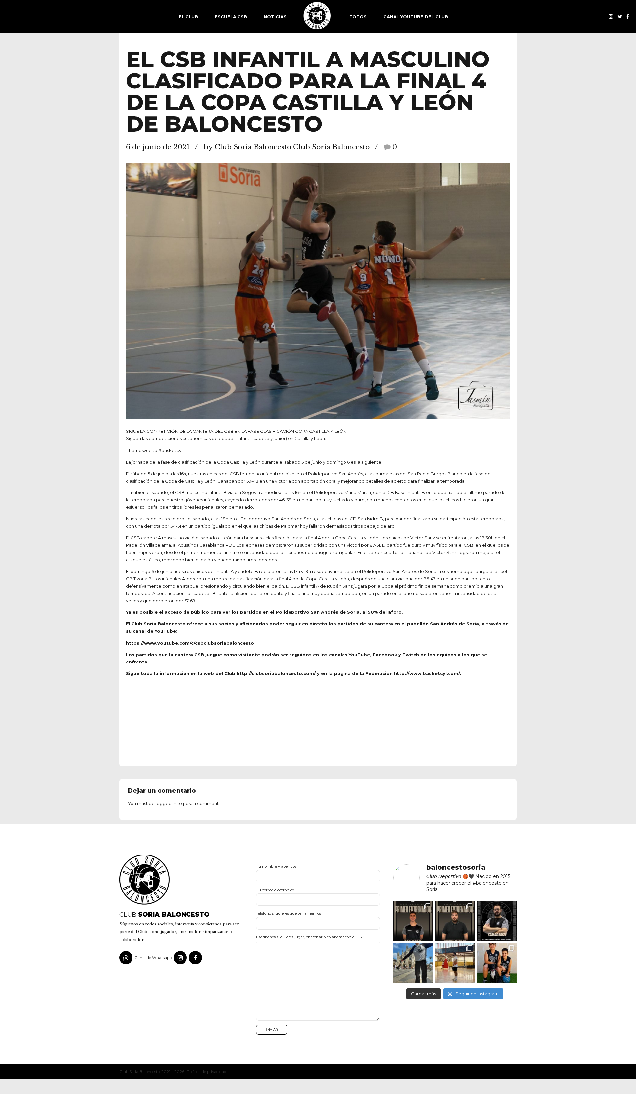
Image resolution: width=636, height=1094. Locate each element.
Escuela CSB (231, 16)
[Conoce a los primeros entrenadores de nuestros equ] (413, 921)
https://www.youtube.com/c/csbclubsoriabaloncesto (190, 643)
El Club (188, 16)
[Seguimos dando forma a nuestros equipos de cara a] (497, 921)
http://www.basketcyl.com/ (427, 673)
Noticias (275, 16)
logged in (166, 803)
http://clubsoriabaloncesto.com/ (276, 673)
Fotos (358, 16)
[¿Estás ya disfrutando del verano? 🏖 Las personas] (413, 962)
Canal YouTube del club (415, 16)
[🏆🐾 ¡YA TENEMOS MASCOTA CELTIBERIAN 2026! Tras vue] (497, 962)
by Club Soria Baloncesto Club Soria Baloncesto (287, 147)
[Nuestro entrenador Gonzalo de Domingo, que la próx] (455, 962)
